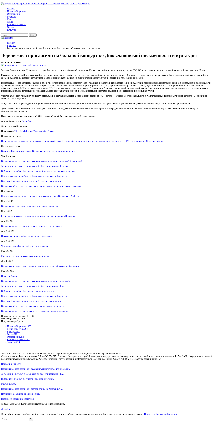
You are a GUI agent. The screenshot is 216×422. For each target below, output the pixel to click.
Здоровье (11, 16)
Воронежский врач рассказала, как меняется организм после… (32, 306)
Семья (10, 22)
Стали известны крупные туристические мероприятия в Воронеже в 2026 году (41, 196)
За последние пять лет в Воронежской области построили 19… (33, 286)
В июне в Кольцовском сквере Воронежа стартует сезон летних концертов (38, 151)
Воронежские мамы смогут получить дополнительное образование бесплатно (40, 266)
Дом (9, 19)
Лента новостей (17, 329)
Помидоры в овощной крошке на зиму (20, 394)
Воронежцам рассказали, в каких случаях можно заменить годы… (34, 311)
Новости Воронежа (16, 11)
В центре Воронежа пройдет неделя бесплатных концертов (31, 301)
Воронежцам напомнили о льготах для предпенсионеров (29, 206)
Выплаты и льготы (16, 24)
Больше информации (166, 414)
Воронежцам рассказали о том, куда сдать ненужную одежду (31, 226)
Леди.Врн (27, 121)
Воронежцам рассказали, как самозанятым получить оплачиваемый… (36, 281)
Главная (11, 8)
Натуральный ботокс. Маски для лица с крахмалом (26, 236)
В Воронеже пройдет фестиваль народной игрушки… (28, 291)
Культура (11, 30)
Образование (13, 14)
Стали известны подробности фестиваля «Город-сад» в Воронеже (34, 296)
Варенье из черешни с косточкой (17, 399)
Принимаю (149, 414)
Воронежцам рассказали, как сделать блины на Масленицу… (32, 389)
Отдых (10, 27)
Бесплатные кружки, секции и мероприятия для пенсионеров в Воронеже (38, 216)
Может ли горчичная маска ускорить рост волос (25, 256)
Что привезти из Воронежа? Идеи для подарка (24, 246)
